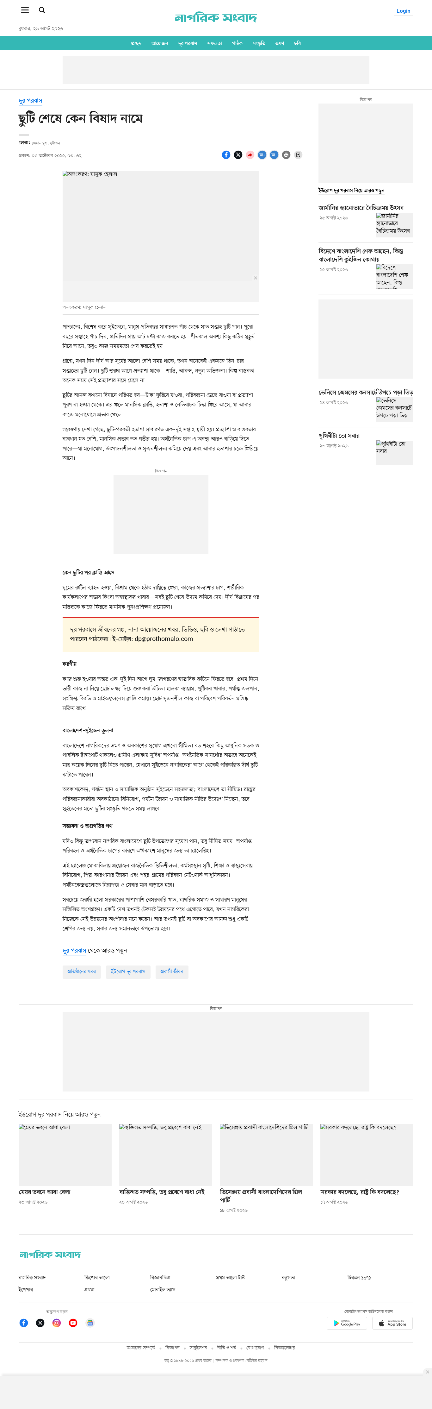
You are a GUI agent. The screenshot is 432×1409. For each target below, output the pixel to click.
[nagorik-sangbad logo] (50, 1257)
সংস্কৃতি (259, 43)
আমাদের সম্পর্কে (141, 1348)
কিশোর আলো (97, 1277)
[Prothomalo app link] (347, 1324)
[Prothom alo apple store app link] (392, 1324)
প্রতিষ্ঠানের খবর (82, 971)
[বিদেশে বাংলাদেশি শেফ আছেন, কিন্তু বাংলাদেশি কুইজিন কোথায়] (394, 276)
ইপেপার (26, 1289)
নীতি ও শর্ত (226, 1348)
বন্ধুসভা (288, 1277)
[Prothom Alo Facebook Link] (27, 1324)
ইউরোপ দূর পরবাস (128, 971)
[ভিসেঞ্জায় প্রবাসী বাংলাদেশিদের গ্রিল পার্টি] (266, 1155)
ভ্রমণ (279, 43)
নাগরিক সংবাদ (32, 1277)
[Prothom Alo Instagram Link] (60, 1324)
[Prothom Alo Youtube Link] (76, 1324)
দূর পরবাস (187, 43)
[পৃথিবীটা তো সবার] (394, 452)
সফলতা (214, 43)
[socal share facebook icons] (227, 158)
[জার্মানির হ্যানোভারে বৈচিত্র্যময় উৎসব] (394, 225)
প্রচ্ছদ (136, 43)
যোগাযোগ (255, 1348)
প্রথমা (89, 1289)
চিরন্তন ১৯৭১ (359, 1277)
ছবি (297, 43)
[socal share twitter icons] (239, 158)
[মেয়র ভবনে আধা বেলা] (65, 1155)
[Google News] (90, 1324)
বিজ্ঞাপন (172, 1348)
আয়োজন (159, 43)
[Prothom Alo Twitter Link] (43, 1324)
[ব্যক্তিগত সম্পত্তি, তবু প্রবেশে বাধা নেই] (165, 1155)
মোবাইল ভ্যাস (163, 1289)
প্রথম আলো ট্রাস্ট (230, 1277)
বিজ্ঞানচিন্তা (160, 1277)
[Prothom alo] (216, 25)
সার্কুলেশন (198, 1348)
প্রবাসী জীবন (172, 971)
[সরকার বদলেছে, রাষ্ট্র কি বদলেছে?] (366, 1155)
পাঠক (237, 43)
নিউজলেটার (284, 1348)
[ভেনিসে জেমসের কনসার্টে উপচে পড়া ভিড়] (394, 409)
